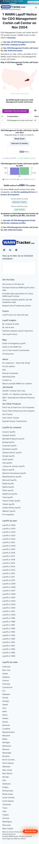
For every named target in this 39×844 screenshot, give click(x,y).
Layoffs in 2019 (8, 549)
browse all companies (10, 194)
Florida (5, 698)
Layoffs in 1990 (8, 649)
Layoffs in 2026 (8, 525)
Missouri (5, 749)
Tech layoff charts (9, 334)
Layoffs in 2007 (8, 590)
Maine (4, 739)
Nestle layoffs (8, 483)
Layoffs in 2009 (8, 584)
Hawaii (5, 704)
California (6, 667)
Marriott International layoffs (14, 473)
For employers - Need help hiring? (16, 363)
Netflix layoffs (8, 487)
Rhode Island (7, 794)
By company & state (10, 324)
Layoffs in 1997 (8, 625)
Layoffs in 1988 (8, 656)
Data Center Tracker (10, 418)
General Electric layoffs (12, 452)
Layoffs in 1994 (8, 635)
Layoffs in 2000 (8, 615)
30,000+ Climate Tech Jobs (13, 391)
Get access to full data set (13, 284)
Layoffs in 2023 (8, 535)
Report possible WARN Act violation (17, 383)
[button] (30, 831)
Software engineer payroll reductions (17, 331)
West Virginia (7, 828)
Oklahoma (6, 784)
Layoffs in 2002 (8, 608)
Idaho (4, 711)
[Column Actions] (22, 116)
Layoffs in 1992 (8, 642)
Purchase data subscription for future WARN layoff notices (17, 294)
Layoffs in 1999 (8, 618)
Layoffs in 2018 (8, 553)
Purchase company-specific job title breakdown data (17, 301)
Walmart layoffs (8, 511)
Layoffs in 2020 (8, 546)
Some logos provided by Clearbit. (14, 838)
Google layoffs (8, 456)
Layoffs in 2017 (8, 556)
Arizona (5, 680)
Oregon (5, 787)
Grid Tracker (7, 414)
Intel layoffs (7, 463)
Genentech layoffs (9, 449)
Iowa (4, 708)
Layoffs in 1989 (8, 652)
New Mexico (7, 773)
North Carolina (8, 760)
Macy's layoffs (8, 470)
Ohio (4, 780)
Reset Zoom (19, 139)
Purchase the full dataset (15, 111)
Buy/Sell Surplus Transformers (14, 421)
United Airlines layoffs (11, 508)
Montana (6, 756)
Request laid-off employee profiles (16, 306)
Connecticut (7, 687)
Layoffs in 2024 (8, 532)
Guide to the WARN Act (12, 347)
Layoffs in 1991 (8, 646)
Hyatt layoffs (7, 459)
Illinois (4, 715)
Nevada (5, 777)
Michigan (6, 742)
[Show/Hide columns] (35, 110)
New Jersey (7, 770)
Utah (4, 811)
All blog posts (8, 354)
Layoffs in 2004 (8, 601)
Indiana (5, 718)
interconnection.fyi (8, 834)
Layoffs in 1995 (8, 632)
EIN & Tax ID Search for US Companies (18, 407)
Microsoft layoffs (9, 480)
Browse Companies (10, 373)
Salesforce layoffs (9, 494)
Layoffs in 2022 (8, 539)
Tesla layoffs (7, 497)
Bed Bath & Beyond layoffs (13, 439)
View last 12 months (19, 143)
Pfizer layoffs (7, 490)
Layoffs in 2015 (8, 563)
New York (6, 670)
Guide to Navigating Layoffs (14, 343)
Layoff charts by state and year (15, 315)
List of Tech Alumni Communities (15, 350)
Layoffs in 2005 (8, 597)
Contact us (6, 380)
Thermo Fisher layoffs (11, 501)
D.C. (4, 691)
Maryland (6, 735)
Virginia (5, 815)
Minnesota (6, 746)
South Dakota (8, 801)
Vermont (5, 818)
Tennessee (6, 804)
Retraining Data (8, 377)
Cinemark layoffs (9, 446)
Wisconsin (6, 825)
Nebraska (6, 766)
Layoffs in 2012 (8, 573)
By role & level (8, 327)
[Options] (36, 7)
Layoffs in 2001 (8, 611)
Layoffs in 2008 (8, 587)
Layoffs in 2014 (8, 566)
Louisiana (6, 729)
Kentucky (11, 38)
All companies (8, 514)
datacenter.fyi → (33, 2)
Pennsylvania (7, 791)
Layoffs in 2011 (8, 577)
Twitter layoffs (8, 504)
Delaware (6, 694)
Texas (4, 808)
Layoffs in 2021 (8, 542)
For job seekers (8, 366)
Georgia (5, 701)
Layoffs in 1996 (8, 628)
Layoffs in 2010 (8, 580)
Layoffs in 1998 (8, 621)
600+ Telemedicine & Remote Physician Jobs (18, 399)
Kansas (5, 722)
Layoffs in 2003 (8, 604)
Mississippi (6, 753)
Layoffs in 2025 (8, 529)
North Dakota (8, 763)
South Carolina (8, 797)
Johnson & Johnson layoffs (13, 466)
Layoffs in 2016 (8, 560)
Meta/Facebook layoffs (11, 477)
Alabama (6, 677)
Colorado (6, 684)
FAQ (4, 370)
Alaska (5, 673)
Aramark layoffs (8, 435)
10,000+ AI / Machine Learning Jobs (17, 394)
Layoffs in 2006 (8, 594)
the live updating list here (24, 192)
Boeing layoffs (8, 442)
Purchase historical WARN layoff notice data (18, 288)
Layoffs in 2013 (8, 570)
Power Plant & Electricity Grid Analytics (18, 411)
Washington (7, 822)
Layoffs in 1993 (8, 639)
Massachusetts (8, 732)
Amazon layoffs (8, 432)
